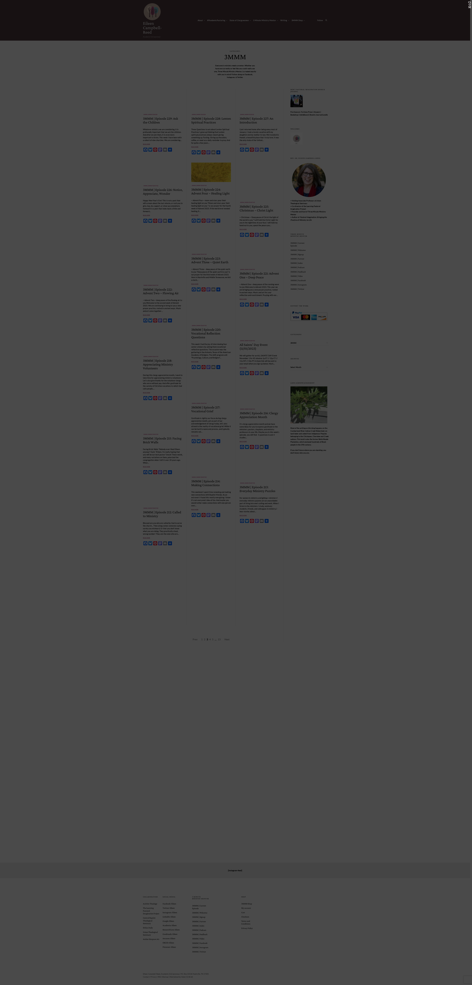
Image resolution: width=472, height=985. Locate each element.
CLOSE (469, 2)
